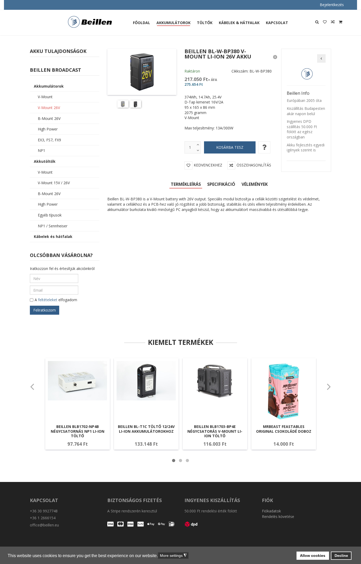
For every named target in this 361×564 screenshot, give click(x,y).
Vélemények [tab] (255, 184)
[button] (275, 56)
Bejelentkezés (332, 4)
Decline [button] (341, 555)
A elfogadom (56, 299)
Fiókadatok (271, 510)
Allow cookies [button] (312, 555)
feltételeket (47, 299)
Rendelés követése (278, 516)
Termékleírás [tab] (186, 184)
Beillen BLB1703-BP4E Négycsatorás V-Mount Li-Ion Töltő (214, 431)
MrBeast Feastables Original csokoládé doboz (283, 429)
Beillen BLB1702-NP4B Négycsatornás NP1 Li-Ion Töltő (77, 431)
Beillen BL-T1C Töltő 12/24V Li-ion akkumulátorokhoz (146, 429)
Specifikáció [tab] (221, 184)
